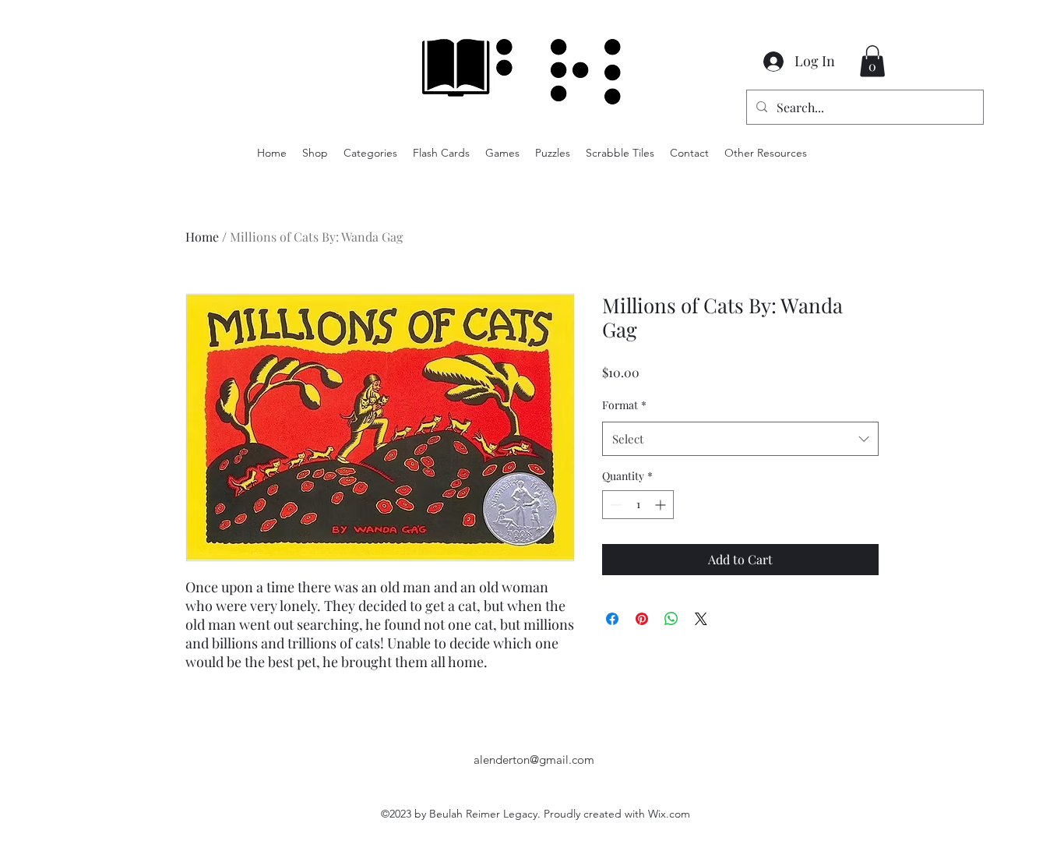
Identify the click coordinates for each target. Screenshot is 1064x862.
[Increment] (661, 504)
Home (202, 236)
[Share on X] (701, 618)
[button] (872, 61)
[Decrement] (614, 504)
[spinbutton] (638, 504)
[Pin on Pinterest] (641, 618)
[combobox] (740, 439)
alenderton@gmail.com (534, 759)
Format (624, 404)
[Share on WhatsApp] (671, 618)
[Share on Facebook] (612, 618)
